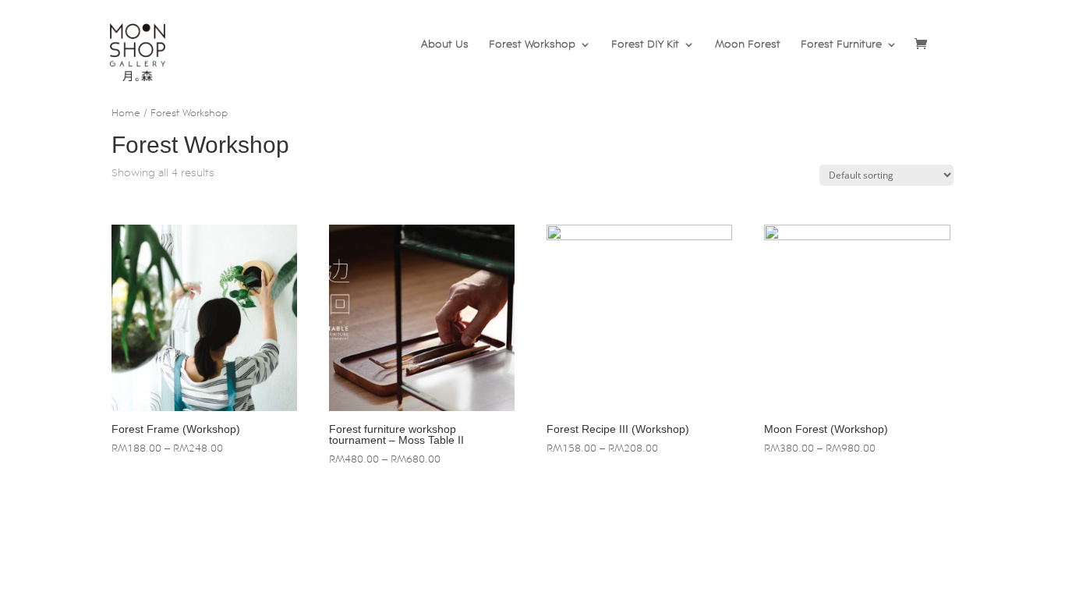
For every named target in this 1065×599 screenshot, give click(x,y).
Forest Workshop (532, 44)
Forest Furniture (841, 44)
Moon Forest (747, 44)
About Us (445, 44)
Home (125, 113)
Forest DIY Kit (645, 44)
